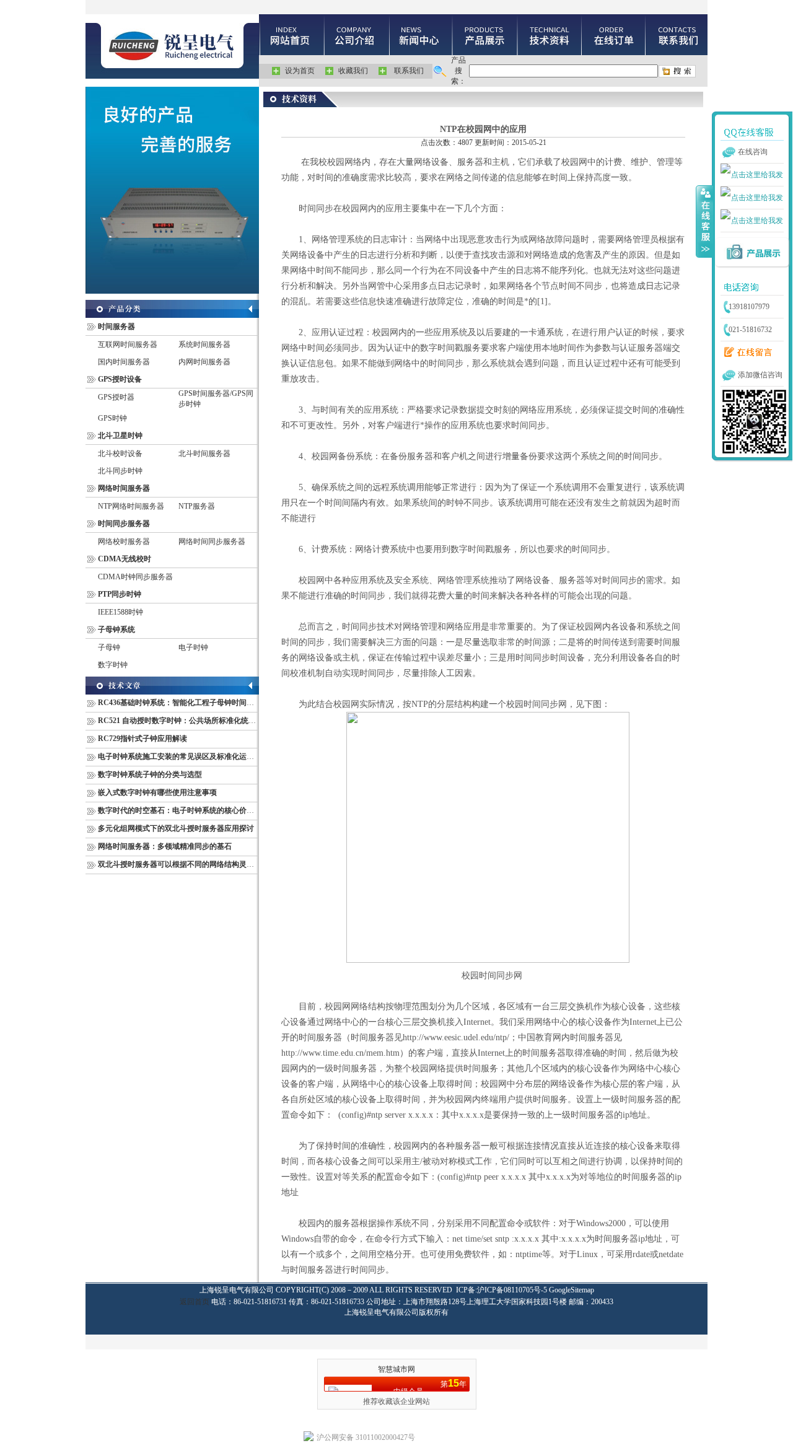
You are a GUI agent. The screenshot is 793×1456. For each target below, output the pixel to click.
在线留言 (745, 352)
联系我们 (409, 70)
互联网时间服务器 (127, 344)
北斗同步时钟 (120, 471)
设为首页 (300, 70)
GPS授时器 (116, 397)
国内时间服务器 (124, 361)
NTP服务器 (196, 506)
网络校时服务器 (124, 541)
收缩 (704, 221)
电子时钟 (193, 647)
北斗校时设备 (120, 453)
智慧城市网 (396, 1369)
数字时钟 (113, 664)
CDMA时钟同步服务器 (135, 576)
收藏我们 (353, 70)
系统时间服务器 (204, 344)
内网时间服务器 (204, 361)
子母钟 (109, 647)
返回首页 (194, 1301)
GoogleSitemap (571, 1290)
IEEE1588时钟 (120, 612)
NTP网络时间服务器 (131, 506)
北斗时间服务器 (204, 453)
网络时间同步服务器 (211, 541)
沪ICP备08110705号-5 (512, 1290)
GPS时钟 (112, 418)
